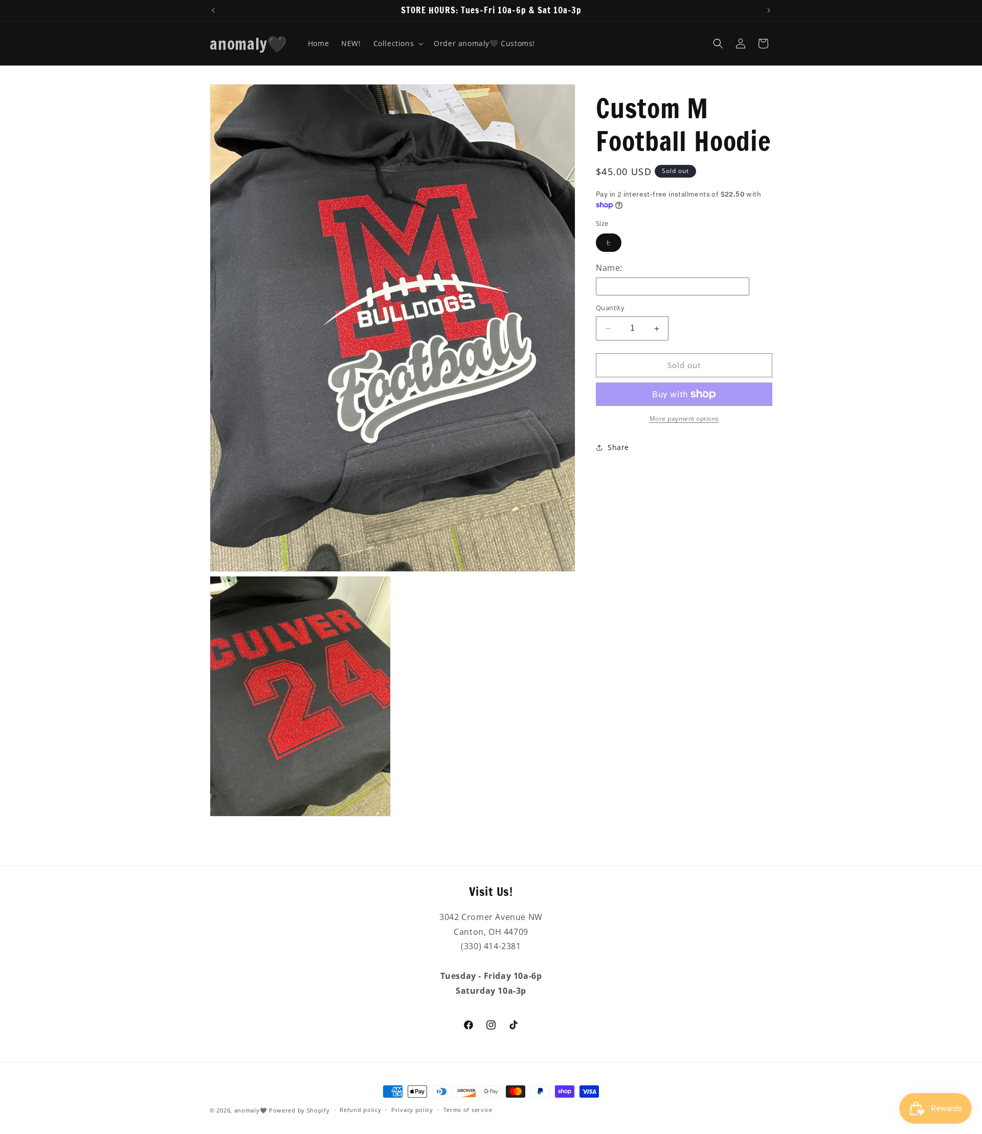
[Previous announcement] (213, 10)
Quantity (610, 308)
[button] (397, 43)
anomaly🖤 (250, 1110)
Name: (609, 267)
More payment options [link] (684, 418)
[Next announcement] (768, 10)
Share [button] (618, 448)
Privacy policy (412, 1110)
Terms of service (468, 1110)
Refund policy (360, 1110)
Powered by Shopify (299, 1110)
